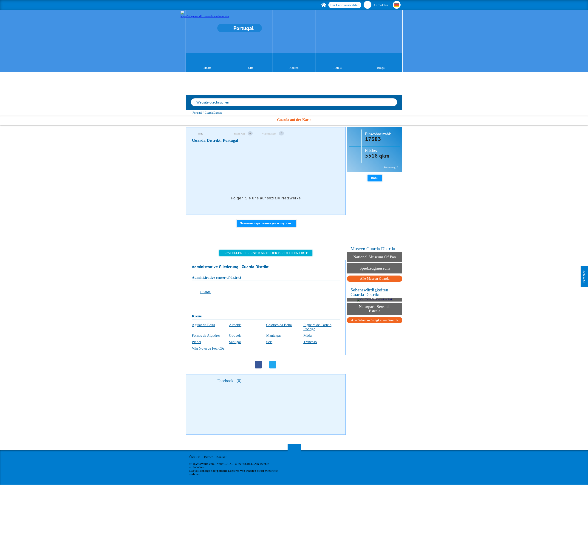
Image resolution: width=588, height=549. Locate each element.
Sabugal (235, 342)
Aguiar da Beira (203, 325)
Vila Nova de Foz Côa (208, 348)
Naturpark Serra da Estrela (374, 308)
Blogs (380, 67)
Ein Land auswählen (344, 5)
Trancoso (310, 342)
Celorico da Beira (279, 325)
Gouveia (235, 335)
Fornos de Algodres (206, 335)
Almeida (235, 325)
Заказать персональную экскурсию (266, 223)
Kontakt (221, 457)
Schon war (239, 133)
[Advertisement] (275, 159)
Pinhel (196, 342)
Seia (269, 342)
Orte (250, 67)
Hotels (338, 67)
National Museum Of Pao (374, 257)
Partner (208, 457)
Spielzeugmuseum (374, 268)
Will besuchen (268, 133)
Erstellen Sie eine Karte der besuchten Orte (265, 253)
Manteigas (273, 335)
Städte (207, 67)
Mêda (307, 335)
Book (374, 178)
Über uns (194, 457)
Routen (294, 67)
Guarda (205, 292)
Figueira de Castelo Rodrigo (317, 327)
